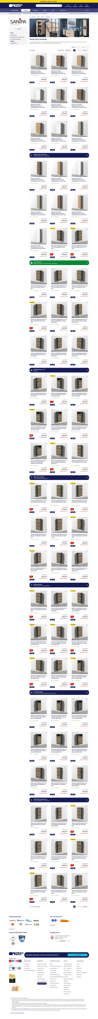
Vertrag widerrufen (42, 983)
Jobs (78, 964)
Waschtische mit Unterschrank (17, 37)
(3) (58, 954)
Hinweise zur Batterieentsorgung (55, 973)
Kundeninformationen (56, 966)
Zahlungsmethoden (42, 981)
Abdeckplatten (13, 43)
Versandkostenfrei (15, 13)
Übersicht (19, 28)
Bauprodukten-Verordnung (54, 969)
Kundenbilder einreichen (67, 986)
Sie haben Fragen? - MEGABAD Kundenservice (79, 13)
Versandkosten (41, 979)
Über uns (79, 970)
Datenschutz (53, 979)
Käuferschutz (40, 968)
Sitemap (66, 981)
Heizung (35, 10)
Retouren (39, 976)
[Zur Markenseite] (18, 22)
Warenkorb (27, 968)
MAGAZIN (79, 974)
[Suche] (60, 5)
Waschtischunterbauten (15, 39)
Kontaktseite (62, 940)
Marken (26, 10)
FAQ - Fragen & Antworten (67, 969)
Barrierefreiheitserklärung (56, 976)
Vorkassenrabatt (27, 13)
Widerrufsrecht (54, 987)
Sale (53, 10)
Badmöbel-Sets (13, 35)
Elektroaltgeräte (68, 966)
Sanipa (38, 17)
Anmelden (27, 964)
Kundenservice (67, 974)
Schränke (12, 41)
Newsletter (66, 989)
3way (43, 17)
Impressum (53, 981)
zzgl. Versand (25, 998)
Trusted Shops (67, 983)
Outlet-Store (63, 10)
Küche (44, 10)
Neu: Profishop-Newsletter (67, 993)
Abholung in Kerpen (42, 966)
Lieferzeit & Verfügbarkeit (40, 971)
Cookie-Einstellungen (29, 970)
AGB (51, 964)
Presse (78, 966)
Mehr (17, 1002)
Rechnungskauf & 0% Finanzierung (40, 13)
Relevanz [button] (68, 50)
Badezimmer (15, 10)
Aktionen (79, 976)
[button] (68, 5)
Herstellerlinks (67, 972)
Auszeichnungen (68, 964)
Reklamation (40, 974)
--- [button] (78, 47)
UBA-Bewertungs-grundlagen (54, 984)
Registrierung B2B (68, 979)
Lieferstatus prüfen (42, 964)
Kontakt (66, 976)
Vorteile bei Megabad (82, 972)
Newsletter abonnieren (42, 955)
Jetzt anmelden (77, 954)
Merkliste (26, 966)
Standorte (79, 968)
